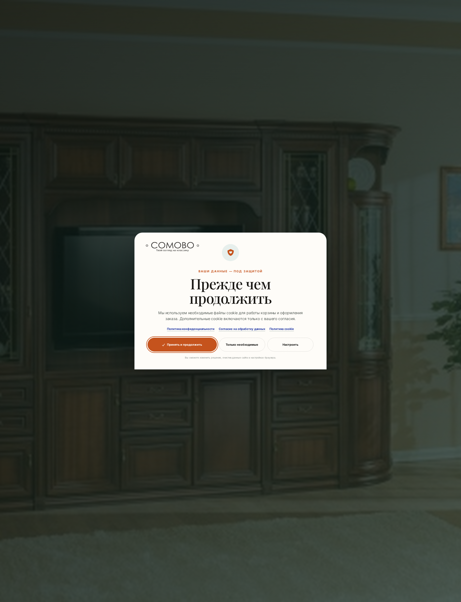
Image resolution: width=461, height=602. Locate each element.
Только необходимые (242, 344)
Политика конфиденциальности (190, 329)
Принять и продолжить (184, 344)
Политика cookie (281, 329)
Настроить (290, 344)
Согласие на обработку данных (242, 329)
